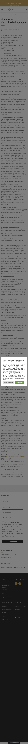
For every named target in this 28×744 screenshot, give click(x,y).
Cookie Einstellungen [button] (8, 382)
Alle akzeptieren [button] (19, 382)
